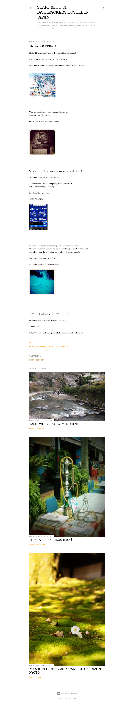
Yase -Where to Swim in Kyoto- (55, 424)
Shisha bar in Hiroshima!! (50, 540)
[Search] (103, 7)
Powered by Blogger (69, 694)
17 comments (41, 544)
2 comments (40, 677)
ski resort (52, 346)
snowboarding (66, 346)
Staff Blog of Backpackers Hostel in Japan (63, 12)
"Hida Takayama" (41, 346)
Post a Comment (36, 360)
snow (58, 346)
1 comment (40, 429)
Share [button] (31, 343)
